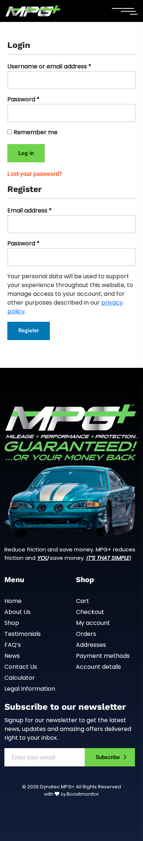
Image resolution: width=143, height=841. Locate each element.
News (12, 656)
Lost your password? (34, 173)
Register (28, 330)
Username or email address (49, 66)
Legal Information (29, 689)
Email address (29, 210)
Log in (26, 153)
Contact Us (20, 667)
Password (23, 99)
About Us (17, 612)
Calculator (19, 678)
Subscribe (108, 757)
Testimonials (22, 634)
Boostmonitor (83, 794)
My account (93, 623)
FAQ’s (12, 645)
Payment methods (103, 656)
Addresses (91, 645)
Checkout (90, 612)
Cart (82, 601)
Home (13, 601)
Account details (98, 667)
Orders (86, 634)
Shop (11, 623)
